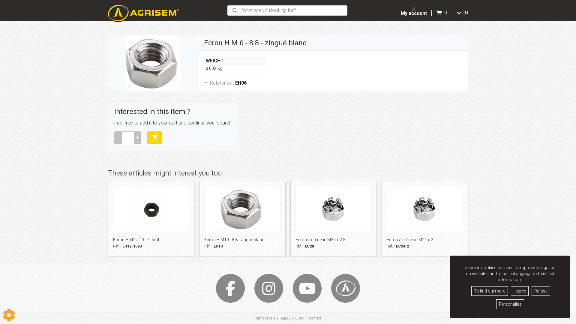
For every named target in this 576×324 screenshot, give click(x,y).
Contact (315, 318)
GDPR (299, 318)
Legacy (285, 318)
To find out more (489, 291)
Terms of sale (265, 318)
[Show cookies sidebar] (9, 315)
